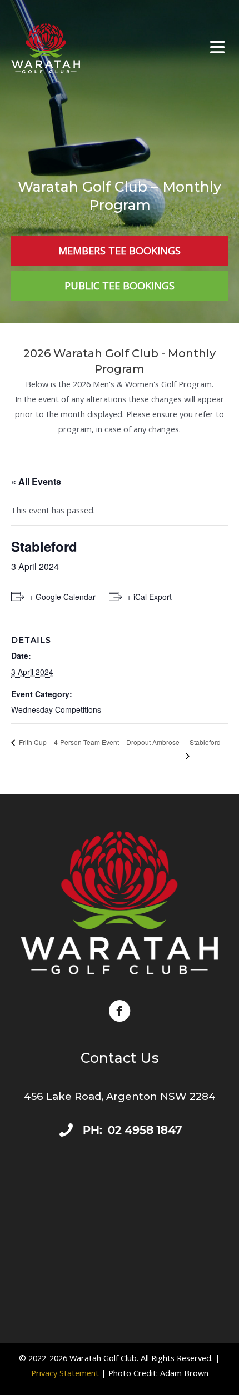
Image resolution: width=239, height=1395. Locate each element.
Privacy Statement (65, 1372)
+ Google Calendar (62, 596)
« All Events (36, 481)
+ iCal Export (149, 596)
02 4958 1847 (145, 1130)
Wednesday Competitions (56, 709)
